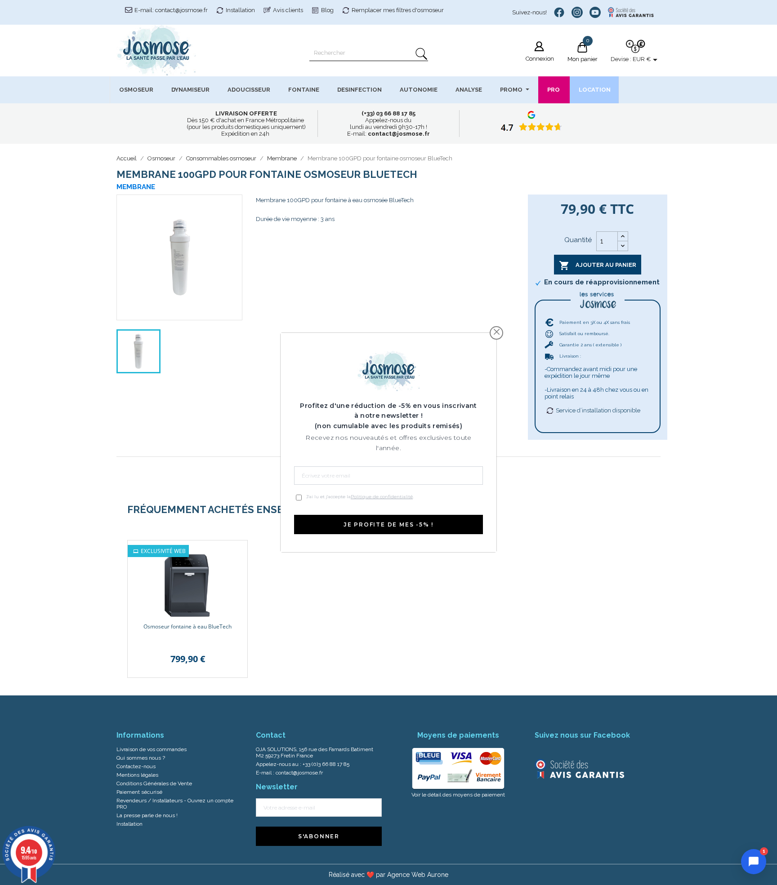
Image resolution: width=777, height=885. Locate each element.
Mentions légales (137, 775)
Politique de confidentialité (382, 497)
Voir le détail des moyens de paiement (458, 795)
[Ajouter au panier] (234, 553)
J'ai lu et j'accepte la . (360, 497)
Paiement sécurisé (139, 792)
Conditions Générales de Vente (154, 783)
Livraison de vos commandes (151, 749)
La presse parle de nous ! (147, 815)
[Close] (496, 331)
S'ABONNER (318, 836)
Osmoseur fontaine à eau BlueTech (187, 626)
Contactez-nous (136, 766)
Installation (240, 10)
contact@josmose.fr (299, 773)
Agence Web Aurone (417, 874)
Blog (327, 10)
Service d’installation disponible (598, 410)
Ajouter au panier (597, 265)
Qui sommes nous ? (140, 758)
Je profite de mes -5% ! (388, 524)
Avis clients (288, 10)
